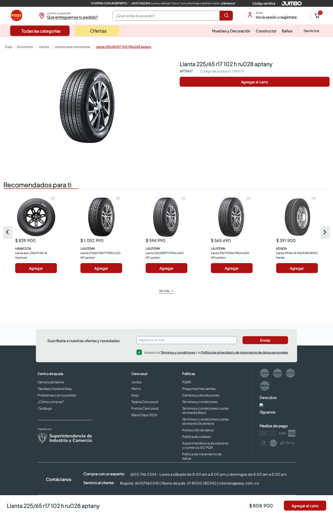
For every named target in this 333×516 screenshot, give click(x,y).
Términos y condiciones (178, 352)
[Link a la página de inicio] (8, 46)
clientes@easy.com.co (239, 483)
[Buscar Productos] (227, 16)
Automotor (25, 47)
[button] (68, 15)
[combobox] (173, 16)
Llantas (44, 47)
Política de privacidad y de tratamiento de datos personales (244, 352)
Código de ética (263, 3)
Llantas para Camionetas (72, 47)
